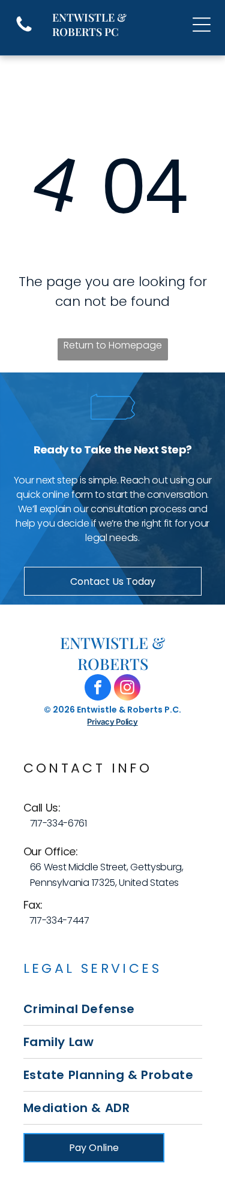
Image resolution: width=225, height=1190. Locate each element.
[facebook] (98, 689)
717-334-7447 (59, 920)
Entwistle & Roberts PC (89, 24)
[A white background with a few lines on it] (24, 31)
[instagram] (127, 689)
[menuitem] (112, 1009)
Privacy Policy (112, 721)
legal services (92, 968)
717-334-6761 (58, 823)
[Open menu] (202, 25)
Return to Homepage (113, 345)
